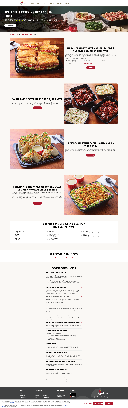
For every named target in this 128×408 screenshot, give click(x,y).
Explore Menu (91, 67)
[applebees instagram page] (101, 397)
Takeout (21, 393)
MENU (32, 3)
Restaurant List (23, 397)
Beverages (103, 62)
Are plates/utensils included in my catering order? (59, 315)
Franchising (45, 393)
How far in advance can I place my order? (56, 288)
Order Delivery (23, 395)
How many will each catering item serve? (56, 306)
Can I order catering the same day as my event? (57, 297)
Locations (12, 34)
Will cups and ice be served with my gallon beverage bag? (60, 361)
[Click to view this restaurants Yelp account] (72, 257)
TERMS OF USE (12, 402)
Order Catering (10, 25)
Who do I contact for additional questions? (57, 369)
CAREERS (67, 3)
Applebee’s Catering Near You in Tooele (28, 14)
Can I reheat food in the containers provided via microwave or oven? (63, 323)
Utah (18, 34)
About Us (36, 393)
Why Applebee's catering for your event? (56, 272)
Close (109, 403)
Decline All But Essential (98, 403)
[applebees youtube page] (104, 397)
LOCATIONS (44, 3)
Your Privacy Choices (88, 403)
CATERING (52, 3)
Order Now (37, 203)
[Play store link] (73, 396)
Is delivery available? (51, 343)
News (36, 397)
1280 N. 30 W (28, 34)
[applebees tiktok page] (107, 397)
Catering (36, 34)
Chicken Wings (88, 63)
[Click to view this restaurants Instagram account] (66, 257)
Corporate (45, 395)
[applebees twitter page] (97, 397)
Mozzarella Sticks (88, 62)
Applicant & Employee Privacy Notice (61, 396)
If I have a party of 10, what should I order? (56, 330)
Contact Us (37, 395)
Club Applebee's (46, 397)
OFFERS (37, 3)
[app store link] (73, 394)
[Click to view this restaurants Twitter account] (61, 257)
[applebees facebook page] (94, 397)
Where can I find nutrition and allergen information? (59, 377)
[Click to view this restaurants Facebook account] (55, 257)
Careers (58, 393)
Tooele (22, 34)
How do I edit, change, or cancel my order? (56, 352)
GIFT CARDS (59, 3)
